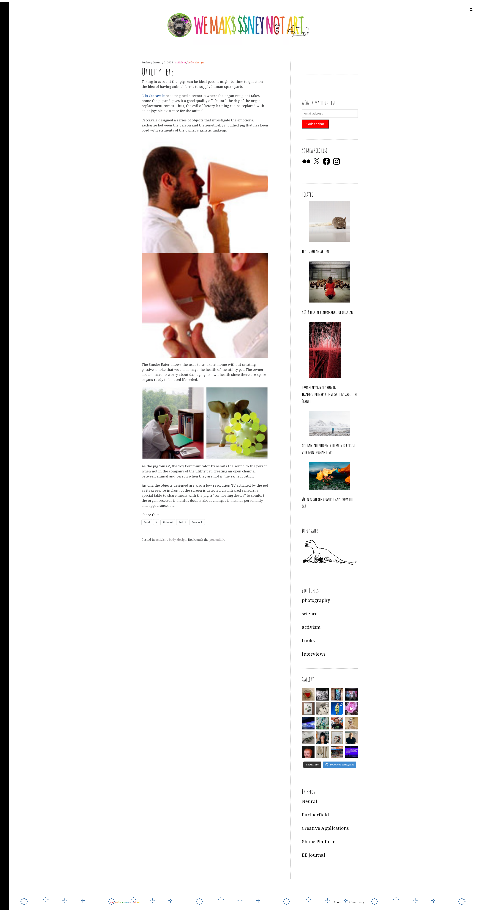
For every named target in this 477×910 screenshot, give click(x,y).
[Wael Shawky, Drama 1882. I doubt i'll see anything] (351, 694)
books (308, 640)
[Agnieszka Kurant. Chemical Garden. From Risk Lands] (322, 723)
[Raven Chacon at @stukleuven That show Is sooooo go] (308, 723)
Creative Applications (325, 828)
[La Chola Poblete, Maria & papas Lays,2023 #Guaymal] (351, 723)
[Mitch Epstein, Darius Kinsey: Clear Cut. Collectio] (322, 694)
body (190, 62)
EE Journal (313, 855)
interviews (314, 654)
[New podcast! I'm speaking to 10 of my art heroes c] (351, 737)
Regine (146, 62)
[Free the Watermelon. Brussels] (337, 752)
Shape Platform (319, 841)
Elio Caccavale (154, 96)
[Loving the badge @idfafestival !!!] (308, 694)
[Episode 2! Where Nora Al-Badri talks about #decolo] (322, 737)
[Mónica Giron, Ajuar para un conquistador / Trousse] (322, 752)
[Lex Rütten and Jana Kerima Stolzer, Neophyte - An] (337, 694)
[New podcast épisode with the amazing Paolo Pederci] (337, 723)
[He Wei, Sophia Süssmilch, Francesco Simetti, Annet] (322, 708)
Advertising (356, 902)
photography (316, 600)
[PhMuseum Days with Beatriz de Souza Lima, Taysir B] (337, 737)
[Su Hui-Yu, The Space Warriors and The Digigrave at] (351, 752)
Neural (309, 801)
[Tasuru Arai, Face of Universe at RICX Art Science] (351, 708)
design (199, 62)
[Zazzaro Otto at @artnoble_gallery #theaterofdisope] (308, 737)
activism (180, 62)
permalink (216, 539)
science (310, 613)
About (338, 902)
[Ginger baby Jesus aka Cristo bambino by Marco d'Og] (308, 752)
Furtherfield (315, 814)
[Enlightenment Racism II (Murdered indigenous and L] (308, 708)
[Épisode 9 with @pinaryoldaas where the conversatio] (337, 708)
